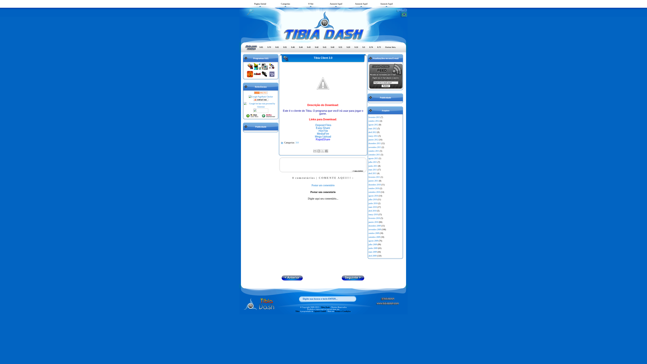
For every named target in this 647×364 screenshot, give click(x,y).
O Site (310, 4)
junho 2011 (373, 166)
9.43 (309, 47)
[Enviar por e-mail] (315, 151)
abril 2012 (372, 132)
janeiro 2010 (373, 222)
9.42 (316, 47)
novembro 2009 (374, 229)
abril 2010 (372, 211)
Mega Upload (323, 136)
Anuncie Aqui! (336, 4)
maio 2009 (372, 252)
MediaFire (323, 133)
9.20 (348, 47)
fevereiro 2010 (374, 218)
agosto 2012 (373, 125)
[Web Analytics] (261, 93)
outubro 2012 (373, 121)
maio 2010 (372, 207)
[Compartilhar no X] (322, 151)
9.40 (332, 47)
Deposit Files (323, 125)
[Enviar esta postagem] (329, 150)
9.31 (340, 47)
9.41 (324, 47)
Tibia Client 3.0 (323, 57)
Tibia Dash (325, 307)
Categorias (285, 4)
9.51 (285, 47)
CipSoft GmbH (320, 311)
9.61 (277, 47)
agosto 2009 (373, 241)
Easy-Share (323, 128)
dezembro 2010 (374, 185)
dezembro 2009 (374, 226)
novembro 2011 (374, 147)
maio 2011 (372, 170)
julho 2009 (372, 244)
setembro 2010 (374, 192)
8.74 (371, 47)
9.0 (363, 47)
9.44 (301, 47)
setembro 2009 (374, 237)
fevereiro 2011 (374, 177)
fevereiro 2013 (374, 117)
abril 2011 (372, 173)
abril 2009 (372, 256)
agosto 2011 (373, 158)
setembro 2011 (374, 155)
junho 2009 (373, 248)
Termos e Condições (343, 311)
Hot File (323, 130)
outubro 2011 (373, 151)
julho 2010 (372, 199)
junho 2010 (373, 203)
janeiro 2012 (373, 140)
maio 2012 (372, 128)
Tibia (297, 311)
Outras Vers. (390, 47)
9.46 (293, 47)
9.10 (356, 47)
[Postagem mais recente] (353, 280)
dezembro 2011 (374, 143)
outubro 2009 (373, 233)
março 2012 (373, 136)
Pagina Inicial (260, 4)
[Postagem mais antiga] (292, 280)
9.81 (261, 47)
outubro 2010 (373, 188)
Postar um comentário (323, 185)
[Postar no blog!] (318, 151)
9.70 (269, 47)
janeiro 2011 (373, 181)
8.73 (379, 47)
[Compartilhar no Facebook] (326, 151)
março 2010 (373, 214)
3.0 (297, 142)
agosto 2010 (373, 196)
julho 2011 (372, 162)
